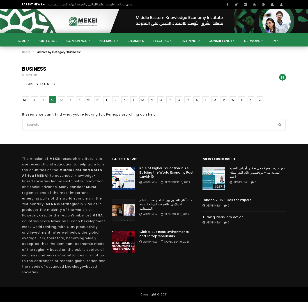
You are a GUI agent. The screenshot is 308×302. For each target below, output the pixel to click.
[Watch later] (263, 4)
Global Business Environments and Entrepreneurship (164, 234)
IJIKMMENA (135, 41)
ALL (25, 100)
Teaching (161, 41)
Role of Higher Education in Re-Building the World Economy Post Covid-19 (166, 172)
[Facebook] (227, 4)
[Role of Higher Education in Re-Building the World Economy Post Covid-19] (123, 178)
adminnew (150, 182)
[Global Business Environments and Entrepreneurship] (123, 242)
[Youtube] (254, 4)
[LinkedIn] (245, 4)
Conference (76, 41)
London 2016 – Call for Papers (226, 200)
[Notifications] (272, 4)
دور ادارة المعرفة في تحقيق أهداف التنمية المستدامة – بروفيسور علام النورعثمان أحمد (257, 172)
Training (189, 41)
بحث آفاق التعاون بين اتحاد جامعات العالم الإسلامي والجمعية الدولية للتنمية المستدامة (93, 4)
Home (21, 41)
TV (274, 41)
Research (107, 41)
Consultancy (220, 41)
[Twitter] (236, 4)
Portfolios (47, 41)
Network (252, 41)
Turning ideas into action (223, 217)
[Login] (281, 4)
